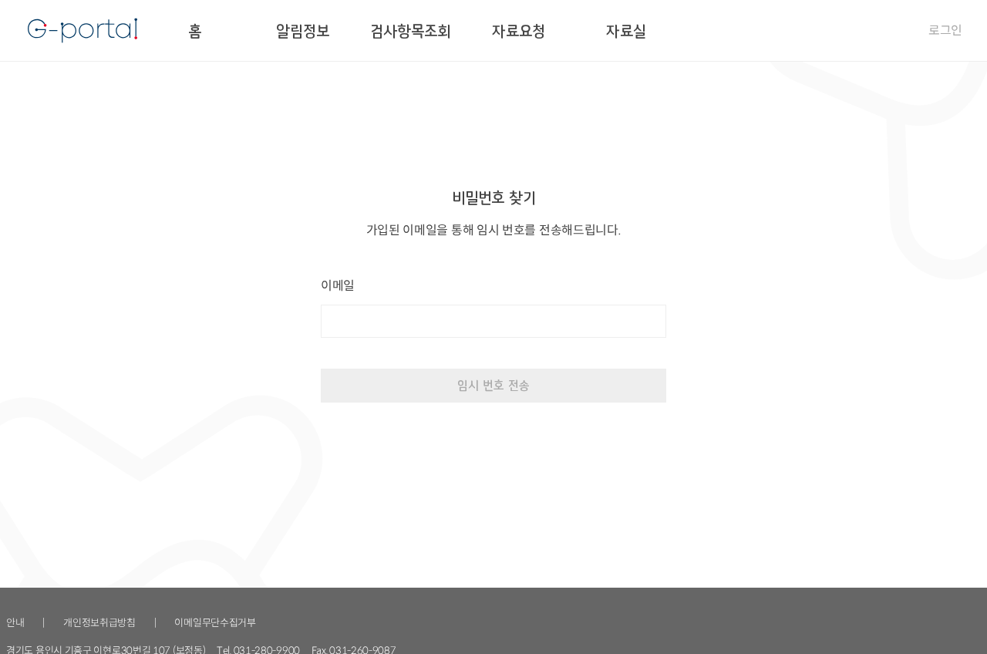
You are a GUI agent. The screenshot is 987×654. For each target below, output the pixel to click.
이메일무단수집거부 (214, 622)
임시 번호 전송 (493, 385)
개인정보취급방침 (99, 622)
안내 (15, 622)
